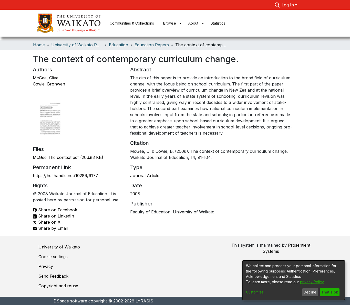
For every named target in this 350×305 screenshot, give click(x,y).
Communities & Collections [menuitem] (132, 23)
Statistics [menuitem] (218, 23)
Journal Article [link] (144, 175)
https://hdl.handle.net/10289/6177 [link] (65, 175)
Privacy (45, 266)
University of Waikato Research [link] (76, 44)
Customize (255, 292)
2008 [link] (135, 193)
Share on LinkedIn (55, 216)
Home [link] (39, 44)
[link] (68, 157)
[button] (277, 5)
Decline (310, 292)
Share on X (48, 222)
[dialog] (293, 280)
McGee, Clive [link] (45, 77)
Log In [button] (288, 4)
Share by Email (52, 228)
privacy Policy (312, 282)
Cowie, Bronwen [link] (49, 83)
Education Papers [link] (152, 44)
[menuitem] (171, 23)
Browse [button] (169, 23)
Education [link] (118, 44)
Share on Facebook (57, 209)
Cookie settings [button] (53, 256)
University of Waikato (59, 246)
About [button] (193, 23)
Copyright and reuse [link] (58, 285)
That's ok (329, 292)
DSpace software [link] (70, 300)
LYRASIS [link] (144, 300)
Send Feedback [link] (53, 276)
